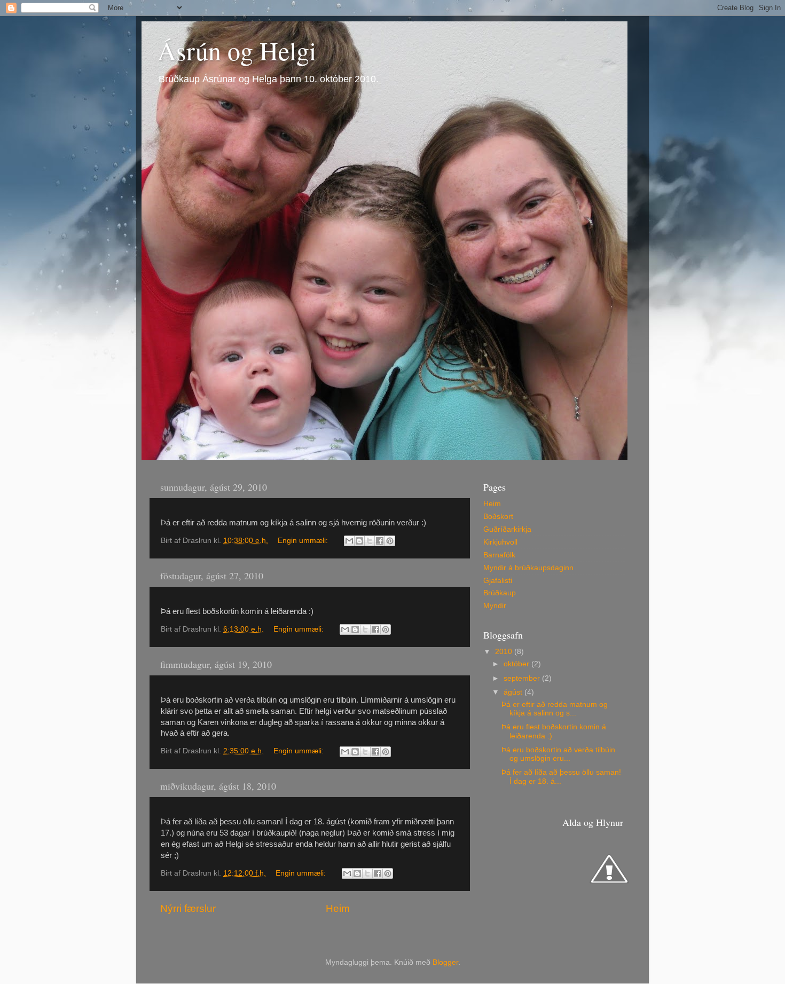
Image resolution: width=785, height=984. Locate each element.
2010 (504, 652)
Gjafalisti (497, 581)
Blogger (445, 962)
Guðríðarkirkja (507, 529)
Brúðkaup (499, 593)
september (523, 678)
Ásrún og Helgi (237, 50)
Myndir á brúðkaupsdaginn (528, 568)
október (517, 664)
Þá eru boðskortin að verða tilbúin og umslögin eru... (558, 754)
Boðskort (498, 517)
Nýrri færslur (188, 908)
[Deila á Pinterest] (389, 541)
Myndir (494, 606)
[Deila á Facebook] (379, 541)
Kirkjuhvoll (500, 542)
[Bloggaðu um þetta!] (359, 541)
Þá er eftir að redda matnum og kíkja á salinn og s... (554, 708)
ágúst (514, 692)
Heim (338, 908)
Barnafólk (499, 555)
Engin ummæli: (304, 541)
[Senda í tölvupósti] (349, 541)
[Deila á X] (369, 541)
